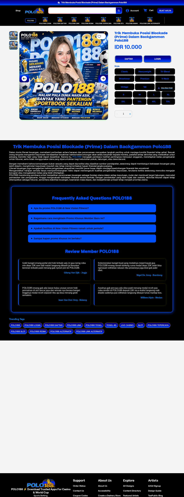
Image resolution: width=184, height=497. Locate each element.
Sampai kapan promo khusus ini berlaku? (58, 238)
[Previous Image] (24, 78)
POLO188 (76, 157)
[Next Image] (103, 78)
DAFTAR (129, 59)
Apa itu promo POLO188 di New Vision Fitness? (61, 208)
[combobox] (82, 11)
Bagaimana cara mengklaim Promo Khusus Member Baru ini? (69, 218)
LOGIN (157, 59)
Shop (18, 10)
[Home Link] (34, 11)
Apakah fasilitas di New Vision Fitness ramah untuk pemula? (69, 228)
